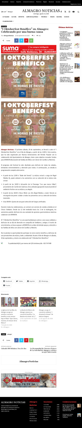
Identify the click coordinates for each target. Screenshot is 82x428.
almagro (9, 334)
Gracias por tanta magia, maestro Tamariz (68, 416)
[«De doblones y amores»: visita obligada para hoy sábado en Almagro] (77, 79)
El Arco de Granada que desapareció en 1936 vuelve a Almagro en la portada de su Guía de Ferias (69, 407)
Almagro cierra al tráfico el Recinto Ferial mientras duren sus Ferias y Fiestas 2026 (66, 46)
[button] (78, 11)
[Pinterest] (26, 40)
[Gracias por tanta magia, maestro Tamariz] (79, 415)
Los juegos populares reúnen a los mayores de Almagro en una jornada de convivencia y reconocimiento (66, 36)
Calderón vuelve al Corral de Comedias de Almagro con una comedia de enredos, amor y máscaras (66, 56)
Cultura (3, 26)
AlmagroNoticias (9, 35)
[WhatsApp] (31, 40)
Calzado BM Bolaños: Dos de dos (13, 349)
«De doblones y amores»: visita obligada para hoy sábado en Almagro (66, 80)
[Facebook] (61, 11)
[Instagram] (69, 11)
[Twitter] (65, 11)
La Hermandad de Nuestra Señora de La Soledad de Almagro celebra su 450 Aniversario (43, 350)
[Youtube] (73, 11)
